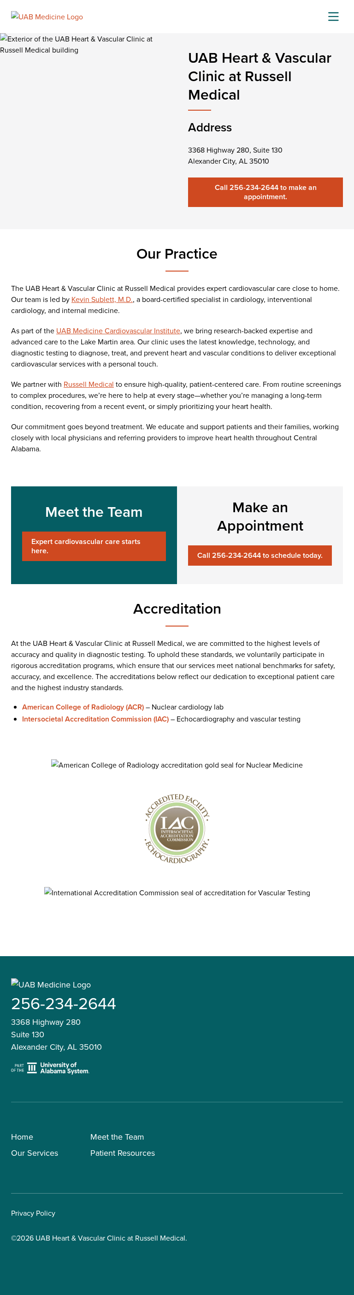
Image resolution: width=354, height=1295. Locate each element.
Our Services (34, 1153)
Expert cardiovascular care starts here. (86, 546)
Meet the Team (117, 1136)
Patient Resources (122, 1153)
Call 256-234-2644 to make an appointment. (266, 192)
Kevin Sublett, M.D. (102, 299)
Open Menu (333, 16)
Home (22, 1136)
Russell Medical (89, 384)
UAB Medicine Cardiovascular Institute (118, 330)
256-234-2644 (63, 1003)
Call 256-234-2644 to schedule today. (260, 555)
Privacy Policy (33, 1213)
